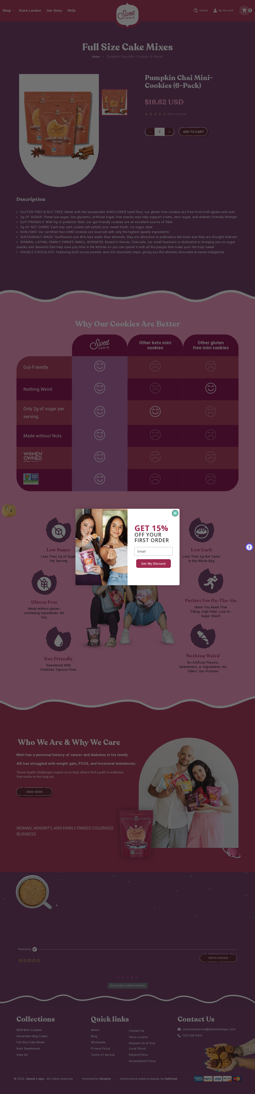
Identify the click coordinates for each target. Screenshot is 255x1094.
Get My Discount (153, 563)
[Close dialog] (175, 513)
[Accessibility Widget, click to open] (249, 547)
